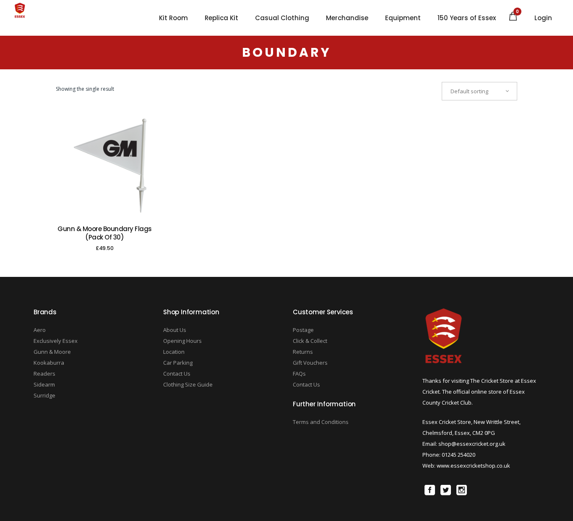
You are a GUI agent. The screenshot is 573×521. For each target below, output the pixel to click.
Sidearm (44, 384)
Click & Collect (310, 341)
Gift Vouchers (310, 362)
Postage (303, 330)
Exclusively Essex (56, 341)
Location (174, 351)
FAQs (299, 373)
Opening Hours (182, 341)
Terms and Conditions (321, 422)
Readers (44, 373)
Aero (40, 330)
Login (543, 18)
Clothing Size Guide (188, 384)
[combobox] (479, 91)
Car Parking (178, 362)
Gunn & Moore (52, 351)
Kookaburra (49, 362)
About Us (174, 330)
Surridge (44, 395)
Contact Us (176, 373)
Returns (303, 351)
